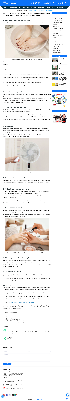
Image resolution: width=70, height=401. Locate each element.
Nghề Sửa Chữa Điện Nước (58, 44)
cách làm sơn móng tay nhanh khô (11, 312)
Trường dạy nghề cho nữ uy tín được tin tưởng (12, 319)
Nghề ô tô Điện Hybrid (57, 39)
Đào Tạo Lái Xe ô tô (57, 41)
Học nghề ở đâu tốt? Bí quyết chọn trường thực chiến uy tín (14, 320)
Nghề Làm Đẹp (56, 26)
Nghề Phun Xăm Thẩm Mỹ (58, 35)
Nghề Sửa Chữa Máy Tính (58, 20)
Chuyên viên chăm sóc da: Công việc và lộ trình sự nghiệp (14, 322)
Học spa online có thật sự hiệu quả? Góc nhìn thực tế (13, 318)
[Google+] (12, 395)
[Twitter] (10, 395)
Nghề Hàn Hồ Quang (57, 50)
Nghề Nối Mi (55, 33)
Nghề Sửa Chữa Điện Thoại (58, 18)
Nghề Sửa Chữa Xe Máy (57, 42)
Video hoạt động (56, 56)
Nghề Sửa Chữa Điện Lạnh (58, 16)
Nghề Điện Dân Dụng (57, 46)
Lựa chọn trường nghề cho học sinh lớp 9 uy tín (12, 316)
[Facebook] (7, 395)
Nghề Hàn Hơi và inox (57, 48)
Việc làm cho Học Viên (57, 111)
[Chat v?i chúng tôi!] (67, 394)
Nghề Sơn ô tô (55, 37)
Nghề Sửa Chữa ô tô (57, 24)
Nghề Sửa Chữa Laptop (57, 22)
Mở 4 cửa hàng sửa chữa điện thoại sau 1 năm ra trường (62, 73)
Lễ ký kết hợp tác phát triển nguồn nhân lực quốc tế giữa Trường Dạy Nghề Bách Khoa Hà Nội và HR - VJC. (62, 61)
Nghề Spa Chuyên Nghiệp (58, 28)
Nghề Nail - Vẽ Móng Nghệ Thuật (58, 31)
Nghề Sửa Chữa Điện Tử (57, 15)
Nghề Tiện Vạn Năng (57, 52)
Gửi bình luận (7, 363)
